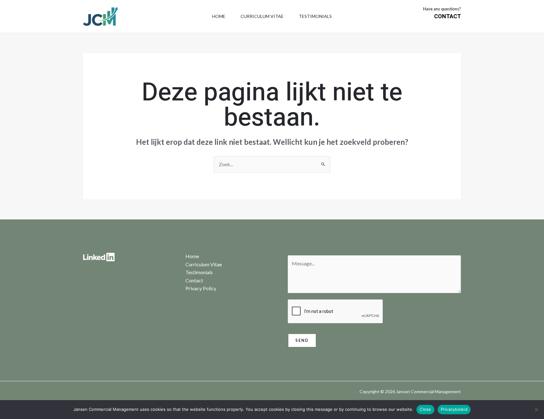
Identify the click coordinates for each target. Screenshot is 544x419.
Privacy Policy (200, 288)
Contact (194, 280)
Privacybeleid (454, 409)
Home (218, 16)
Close (425, 409)
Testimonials (315, 16)
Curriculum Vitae (262, 16)
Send (302, 340)
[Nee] (536, 409)
